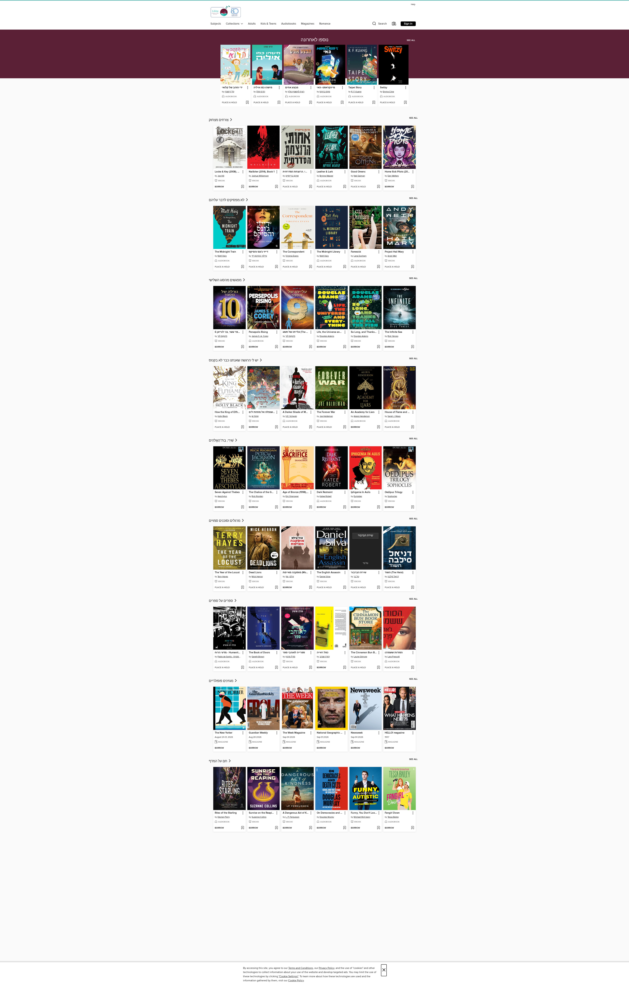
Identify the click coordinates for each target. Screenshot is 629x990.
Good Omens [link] (358, 171)
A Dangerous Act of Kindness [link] (296, 812)
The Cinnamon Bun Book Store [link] (364, 652)
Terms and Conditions (300, 968)
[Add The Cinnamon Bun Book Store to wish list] (378, 668)
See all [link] (411, 40)
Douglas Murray (327, 817)
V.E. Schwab (291, 416)
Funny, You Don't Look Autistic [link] (364, 812)
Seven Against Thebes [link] (227, 492)
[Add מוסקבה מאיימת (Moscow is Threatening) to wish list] (310, 587)
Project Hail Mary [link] (394, 251)
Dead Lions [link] (255, 572)
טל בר (356, 576)
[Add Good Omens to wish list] (378, 187)
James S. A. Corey (260, 336)
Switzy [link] (383, 87)
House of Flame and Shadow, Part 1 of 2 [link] (398, 412)
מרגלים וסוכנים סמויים (225, 521)
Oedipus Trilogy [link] (393, 492)
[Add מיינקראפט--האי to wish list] (342, 103)
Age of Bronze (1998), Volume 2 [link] (296, 492)
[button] (379, 24)
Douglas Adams (327, 336)
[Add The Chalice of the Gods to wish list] (276, 507)
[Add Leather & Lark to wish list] (345, 187)
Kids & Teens (268, 24)
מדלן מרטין (290, 656)
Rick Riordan (257, 496)
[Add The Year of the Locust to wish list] (242, 587)
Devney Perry (224, 817)
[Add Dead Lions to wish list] (276, 587)
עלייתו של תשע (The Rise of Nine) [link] (296, 332)
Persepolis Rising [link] (258, 332)
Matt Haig (222, 256)
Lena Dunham (360, 256)
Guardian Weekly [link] (258, 732)
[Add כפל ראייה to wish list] (345, 668)
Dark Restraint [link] (325, 492)
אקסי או (255, 416)
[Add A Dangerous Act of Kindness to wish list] (310, 828)
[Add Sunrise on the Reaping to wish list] (276, 828)
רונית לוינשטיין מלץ (296, 91)
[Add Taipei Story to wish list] (374, 103)
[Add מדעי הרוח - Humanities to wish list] (242, 668)
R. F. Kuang (356, 91)
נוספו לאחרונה (314, 40)
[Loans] (394, 24)
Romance (325, 24)
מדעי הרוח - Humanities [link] (228, 652)
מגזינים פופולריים (221, 681)
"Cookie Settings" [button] (288, 976)
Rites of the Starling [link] (226, 812)
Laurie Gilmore (360, 656)
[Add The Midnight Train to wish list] (242, 267)
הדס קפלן (260, 91)
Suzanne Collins (259, 817)
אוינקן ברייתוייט (292, 176)
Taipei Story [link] (355, 87)
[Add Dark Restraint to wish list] (345, 507)
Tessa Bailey (393, 817)
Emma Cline (388, 91)
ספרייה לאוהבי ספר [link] (294, 652)
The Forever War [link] (326, 412)
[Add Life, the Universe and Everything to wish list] (345, 347)
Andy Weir (392, 256)
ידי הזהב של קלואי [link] (232, 87)
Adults (252, 24)
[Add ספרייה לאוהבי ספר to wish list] (310, 668)
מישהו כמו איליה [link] (263, 87)
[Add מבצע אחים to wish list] (310, 103)
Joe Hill (221, 176)
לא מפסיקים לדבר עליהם (227, 200)
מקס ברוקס (325, 91)
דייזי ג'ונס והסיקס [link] (258, 251)
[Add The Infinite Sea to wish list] (412, 347)
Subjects (215, 24)
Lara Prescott (394, 656)
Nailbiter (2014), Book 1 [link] (262, 171)
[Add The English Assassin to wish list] (345, 587)
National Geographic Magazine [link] (330, 732)
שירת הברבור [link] (358, 572)
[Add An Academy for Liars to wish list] (378, 427)
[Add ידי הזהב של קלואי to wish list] (247, 103)
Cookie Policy (296, 980)
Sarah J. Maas (394, 416)
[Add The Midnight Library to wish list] (345, 267)
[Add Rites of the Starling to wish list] (242, 828)
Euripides (358, 496)
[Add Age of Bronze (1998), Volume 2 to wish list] (310, 507)
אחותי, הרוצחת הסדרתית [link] (296, 171)
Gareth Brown (258, 656)
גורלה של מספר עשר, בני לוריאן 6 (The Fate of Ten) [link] (228, 332)
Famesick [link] (356, 251)
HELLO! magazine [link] (394, 732)
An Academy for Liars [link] (362, 412)
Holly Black (223, 416)
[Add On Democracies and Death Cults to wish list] (345, 828)
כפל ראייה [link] (322, 652)
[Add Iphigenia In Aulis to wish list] (378, 507)
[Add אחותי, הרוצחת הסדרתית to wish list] (310, 187)
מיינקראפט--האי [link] (326, 87)
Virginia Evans (292, 256)
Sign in (408, 24)
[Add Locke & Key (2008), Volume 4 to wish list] (242, 187)
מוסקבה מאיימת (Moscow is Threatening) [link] (296, 572)
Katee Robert (326, 496)
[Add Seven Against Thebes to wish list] (242, 507)
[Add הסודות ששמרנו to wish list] (412, 668)
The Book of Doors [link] (259, 652)
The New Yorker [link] (223, 732)
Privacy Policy (326, 968)
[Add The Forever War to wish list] (345, 427)
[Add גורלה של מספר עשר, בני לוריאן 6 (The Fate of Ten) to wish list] (242, 347)
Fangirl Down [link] (392, 812)
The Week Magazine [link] (294, 732)
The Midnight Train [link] (225, 251)
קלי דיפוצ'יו (229, 91)
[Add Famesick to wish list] (378, 267)
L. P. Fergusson (292, 817)
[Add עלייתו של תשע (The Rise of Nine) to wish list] (310, 347)
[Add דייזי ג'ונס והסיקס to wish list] (276, 267)
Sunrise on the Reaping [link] (262, 812)
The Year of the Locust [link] (227, 572)
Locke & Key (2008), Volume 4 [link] (228, 171)
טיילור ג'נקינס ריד (259, 256)
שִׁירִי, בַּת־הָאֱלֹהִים (221, 440)
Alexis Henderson (362, 416)
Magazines (307, 24)
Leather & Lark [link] (325, 171)
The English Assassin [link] (328, 572)
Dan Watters (393, 176)
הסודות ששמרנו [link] (394, 652)
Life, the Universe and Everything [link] (330, 332)
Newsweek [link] (357, 732)
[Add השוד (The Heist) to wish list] (412, 587)
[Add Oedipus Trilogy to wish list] (412, 507)
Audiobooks (288, 24)
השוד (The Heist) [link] (394, 572)
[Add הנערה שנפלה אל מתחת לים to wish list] (276, 427)
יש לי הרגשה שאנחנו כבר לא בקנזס (234, 360)
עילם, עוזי (290, 576)
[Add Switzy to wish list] (405, 103)
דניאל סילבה (393, 576)
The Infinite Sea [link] (393, 332)
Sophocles (392, 496)
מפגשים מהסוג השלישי (225, 280)
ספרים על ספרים (221, 601)
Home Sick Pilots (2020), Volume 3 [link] (398, 171)
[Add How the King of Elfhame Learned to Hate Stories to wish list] (242, 427)
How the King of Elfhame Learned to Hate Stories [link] (228, 412)
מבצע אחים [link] (291, 87)
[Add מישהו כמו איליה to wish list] (279, 103)
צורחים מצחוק (219, 120)
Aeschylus (222, 496)
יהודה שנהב (325, 656)
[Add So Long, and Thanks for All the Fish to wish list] (378, 347)
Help (413, 4)
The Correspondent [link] (293, 251)
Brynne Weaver (326, 176)
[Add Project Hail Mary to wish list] (412, 267)
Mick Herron (257, 576)
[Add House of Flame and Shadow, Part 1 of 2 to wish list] (412, 427)
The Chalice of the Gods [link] (262, 492)
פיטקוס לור (222, 336)
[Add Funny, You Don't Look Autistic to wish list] (378, 828)
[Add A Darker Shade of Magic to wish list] (310, 427)
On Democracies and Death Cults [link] (330, 812)
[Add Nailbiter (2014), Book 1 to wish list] (276, 187)
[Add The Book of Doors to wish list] (276, 668)
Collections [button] (233, 24)
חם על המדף (218, 761)
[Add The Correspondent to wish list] (310, 267)
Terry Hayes (223, 576)
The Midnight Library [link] (328, 251)
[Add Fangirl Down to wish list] (412, 828)
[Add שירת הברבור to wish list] (378, 587)
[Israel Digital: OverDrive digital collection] (226, 11)
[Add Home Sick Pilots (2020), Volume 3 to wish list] (412, 187)
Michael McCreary (362, 817)
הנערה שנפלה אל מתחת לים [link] (262, 412)
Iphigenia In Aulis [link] (360, 492)
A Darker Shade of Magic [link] (296, 412)
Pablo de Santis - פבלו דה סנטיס (230, 656)
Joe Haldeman (326, 416)
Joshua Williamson (260, 176)
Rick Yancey (393, 336)
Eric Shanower (292, 496)
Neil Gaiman (359, 176)
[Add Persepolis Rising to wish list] (276, 347)
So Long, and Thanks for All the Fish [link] (364, 332)
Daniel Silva (325, 576)
